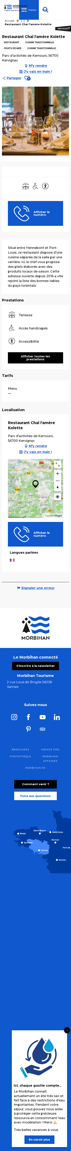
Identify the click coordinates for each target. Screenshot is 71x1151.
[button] (27, 78)
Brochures (20, 749)
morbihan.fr (35, 768)
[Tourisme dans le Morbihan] (45, 10)
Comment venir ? (35, 784)
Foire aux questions (35, 796)
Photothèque (20, 756)
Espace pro (50, 749)
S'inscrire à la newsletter (35, 666)
